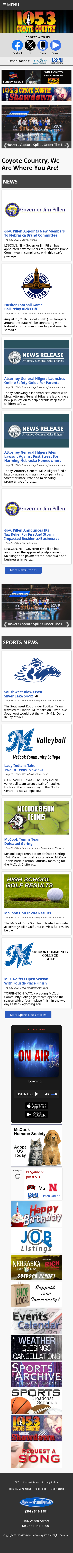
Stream (55, 53)
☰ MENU (10, 4)
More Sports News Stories (28, 1015)
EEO (17, 1482)
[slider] (54, 1094)
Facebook (17, 53)
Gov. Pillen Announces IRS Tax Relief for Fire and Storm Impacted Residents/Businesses (31, 534)
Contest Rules (31, 1482)
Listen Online (51, 1196)
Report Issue (57, 1488)
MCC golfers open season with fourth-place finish (26, 981)
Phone (43, 53)
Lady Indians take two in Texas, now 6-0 (23, 767)
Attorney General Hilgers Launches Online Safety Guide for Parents (34, 380)
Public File (40, 1488)
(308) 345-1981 (36, 1511)
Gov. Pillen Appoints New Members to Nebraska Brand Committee (34, 233)
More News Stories (23, 570)
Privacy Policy (50, 1482)
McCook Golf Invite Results (27, 913)
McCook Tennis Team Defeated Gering (22, 841)
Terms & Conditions (20, 1488)
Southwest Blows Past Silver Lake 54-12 (23, 693)
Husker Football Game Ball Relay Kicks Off (23, 306)
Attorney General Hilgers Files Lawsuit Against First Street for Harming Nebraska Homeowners (32, 456)
